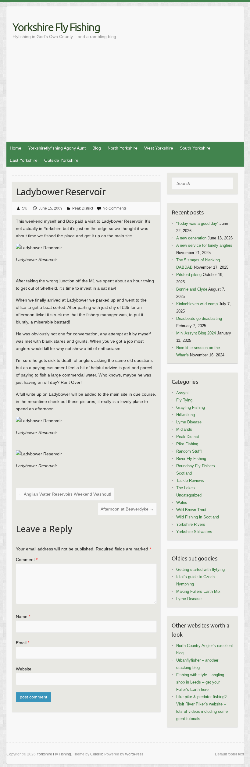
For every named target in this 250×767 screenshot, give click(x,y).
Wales (181, 502)
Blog (96, 148)
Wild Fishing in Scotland (197, 517)
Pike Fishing (187, 444)
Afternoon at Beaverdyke (127, 509)
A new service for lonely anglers (204, 245)
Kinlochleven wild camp (197, 304)
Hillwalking (185, 414)
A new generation (191, 238)
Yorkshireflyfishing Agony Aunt (57, 148)
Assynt (182, 393)
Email (22, 642)
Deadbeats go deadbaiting (199, 318)
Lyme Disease (189, 422)
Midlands (184, 429)
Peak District (82, 208)
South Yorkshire (195, 148)
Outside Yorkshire (61, 160)
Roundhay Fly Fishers (195, 466)
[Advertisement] (125, 96)
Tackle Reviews (190, 480)
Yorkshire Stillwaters (194, 531)
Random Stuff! (189, 451)
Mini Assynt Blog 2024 (196, 333)
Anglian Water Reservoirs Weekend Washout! (65, 494)
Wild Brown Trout (191, 509)
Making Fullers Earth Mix (198, 591)
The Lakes (185, 488)
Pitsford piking (189, 274)
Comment (27, 559)
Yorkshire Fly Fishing (56, 27)
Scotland (184, 473)
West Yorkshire (158, 148)
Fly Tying (184, 400)
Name (23, 616)
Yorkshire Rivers (190, 524)
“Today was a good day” (197, 223)
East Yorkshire (24, 160)
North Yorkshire (123, 148)
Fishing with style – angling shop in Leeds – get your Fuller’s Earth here (200, 682)
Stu (24, 208)
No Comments (115, 208)
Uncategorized (189, 495)
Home (15, 148)
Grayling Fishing (190, 407)
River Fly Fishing (191, 458)
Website (23, 668)
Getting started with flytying (200, 569)
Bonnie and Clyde (191, 289)
